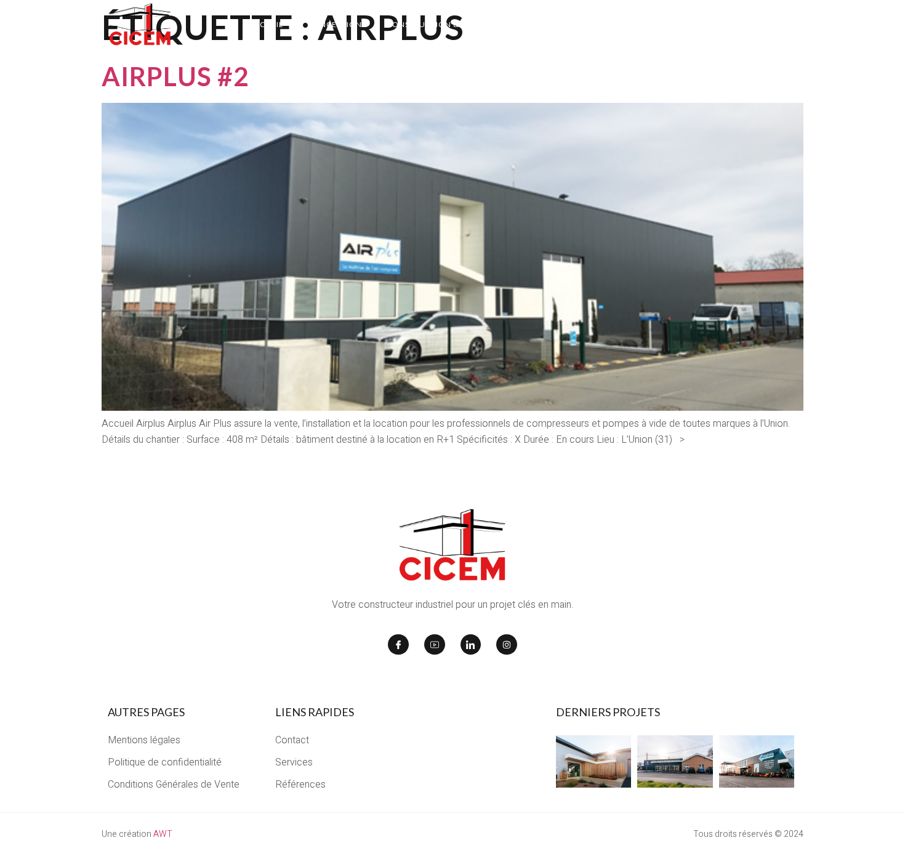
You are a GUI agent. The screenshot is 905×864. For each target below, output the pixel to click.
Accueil (266, 24)
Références (564, 24)
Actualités (709, 24)
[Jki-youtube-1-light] (434, 644)
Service (644, 24)
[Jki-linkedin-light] (471, 644)
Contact (777, 24)
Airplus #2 (175, 76)
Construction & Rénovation (450, 24)
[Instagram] (506, 644)
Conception (335, 24)
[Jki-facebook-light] (398, 644)
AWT (162, 834)
